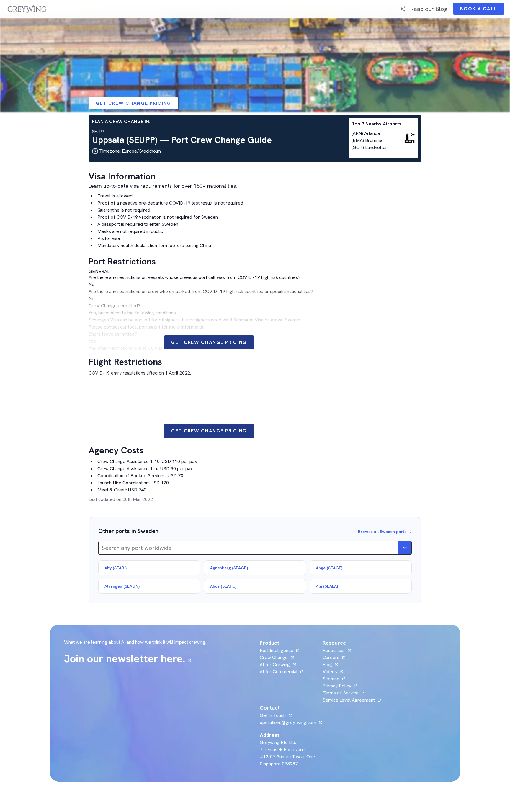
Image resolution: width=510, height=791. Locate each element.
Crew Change (274, 657)
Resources (334, 650)
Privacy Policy (337, 686)
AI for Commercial (279, 672)
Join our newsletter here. (127, 659)
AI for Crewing (275, 664)
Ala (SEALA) (327, 586)
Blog (330, 664)
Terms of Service (341, 693)
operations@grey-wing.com (288, 722)
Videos (333, 672)
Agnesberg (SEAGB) (229, 568)
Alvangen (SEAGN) (122, 586)
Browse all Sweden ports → (385, 531)
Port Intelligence (276, 650)
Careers (334, 657)
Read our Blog (428, 9)
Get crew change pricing (133, 103)
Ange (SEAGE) (329, 568)
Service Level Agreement (349, 700)
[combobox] (102, 547)
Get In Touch (276, 715)
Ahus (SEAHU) (223, 586)
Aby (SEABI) (115, 568)
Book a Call (482, 10)
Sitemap (331, 679)
